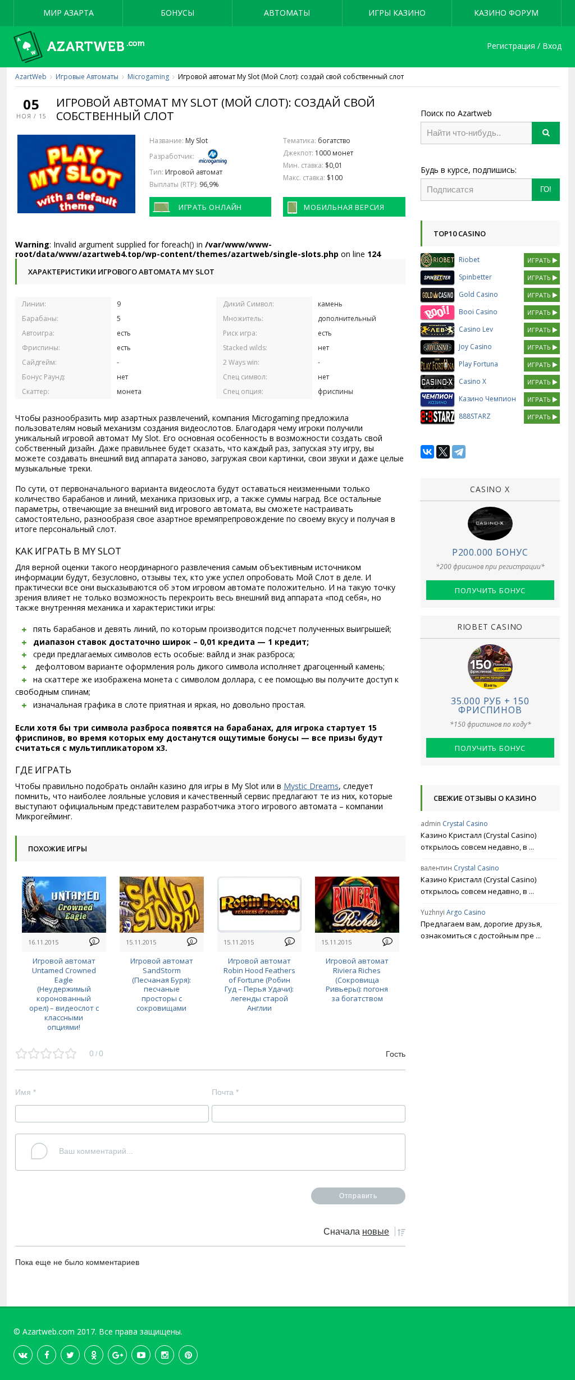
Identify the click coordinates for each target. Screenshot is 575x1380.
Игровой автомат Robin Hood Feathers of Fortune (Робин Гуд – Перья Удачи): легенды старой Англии (259, 984)
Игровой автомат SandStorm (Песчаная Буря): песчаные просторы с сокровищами (161, 984)
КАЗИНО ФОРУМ (506, 12)
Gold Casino (478, 294)
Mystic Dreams (311, 786)
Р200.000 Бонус (490, 552)
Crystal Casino (465, 823)
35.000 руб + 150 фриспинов (490, 705)
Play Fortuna (478, 364)
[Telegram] (459, 452)
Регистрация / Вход (524, 46)
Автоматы (287, 12)
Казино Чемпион (487, 399)
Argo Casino (466, 912)
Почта (225, 1092)
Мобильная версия (344, 207)
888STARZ (475, 416)
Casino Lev (476, 329)
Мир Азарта (68, 12)
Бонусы (177, 12)
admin (431, 823)
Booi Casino (478, 312)
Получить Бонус (490, 590)
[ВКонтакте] (427, 452)
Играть (540, 260)
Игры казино (397, 12)
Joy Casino (475, 346)
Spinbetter (475, 277)
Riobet (469, 259)
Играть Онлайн (210, 207)
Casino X (472, 381)
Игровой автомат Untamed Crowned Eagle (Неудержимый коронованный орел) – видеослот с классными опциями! (64, 994)
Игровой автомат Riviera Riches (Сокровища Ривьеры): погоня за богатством (357, 979)
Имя (25, 1092)
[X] (443, 452)
